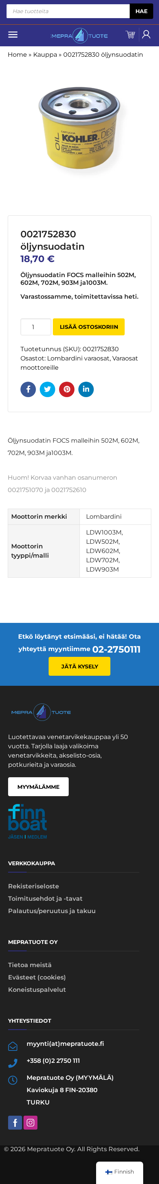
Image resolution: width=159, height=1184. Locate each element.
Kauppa (45, 54)
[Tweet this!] (47, 389)
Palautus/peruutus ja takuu (52, 911)
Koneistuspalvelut (37, 989)
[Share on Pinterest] (66, 389)
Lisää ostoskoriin (89, 326)
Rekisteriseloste (33, 886)
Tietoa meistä (30, 965)
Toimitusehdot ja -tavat (45, 898)
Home (17, 54)
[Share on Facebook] (28, 389)
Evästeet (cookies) (37, 977)
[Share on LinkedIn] (86, 389)
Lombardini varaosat (78, 358)
